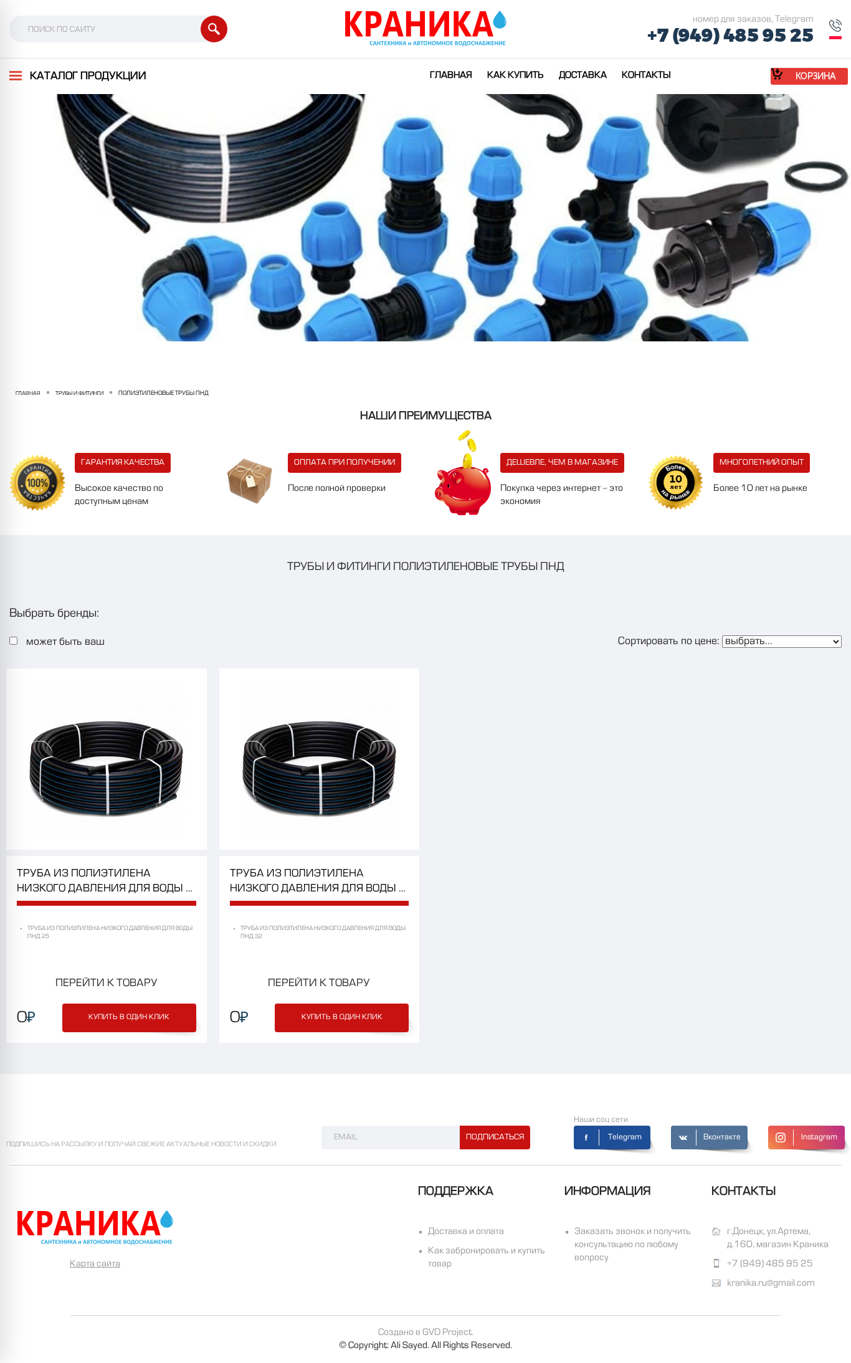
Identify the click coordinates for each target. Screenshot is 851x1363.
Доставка (583, 75)
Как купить (515, 75)
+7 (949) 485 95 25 (730, 35)
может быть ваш (65, 642)
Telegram (625, 1137)
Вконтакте (722, 1137)
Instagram (819, 1137)
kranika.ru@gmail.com (771, 1283)
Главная (451, 75)
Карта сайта (95, 1264)
